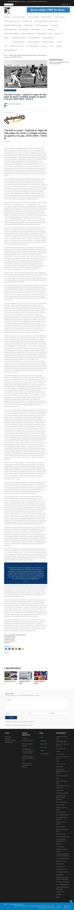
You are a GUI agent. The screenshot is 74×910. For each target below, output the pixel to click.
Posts (7, 738)
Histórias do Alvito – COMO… (10, 682)
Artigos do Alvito (60, 754)
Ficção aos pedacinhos (46, 17)
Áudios (5, 46)
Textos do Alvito (58, 33)
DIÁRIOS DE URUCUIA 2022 (10, 50)
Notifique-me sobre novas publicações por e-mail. (19, 725)
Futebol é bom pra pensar (10, 29)
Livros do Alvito (60, 846)
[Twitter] (67, 4)
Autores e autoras (60, 764)
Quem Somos (44, 46)
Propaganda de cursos (61, 869)
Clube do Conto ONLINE (33, 17)
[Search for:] (8, 5)
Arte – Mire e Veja (60, 748)
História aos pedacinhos (48, 38)
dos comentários (10, 740)
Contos (58, 778)
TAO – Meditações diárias (32, 46)
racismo (42, 750)
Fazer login (8, 737)
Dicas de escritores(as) (59, 17)
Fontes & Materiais (35, 29)
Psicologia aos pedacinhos (33, 42)
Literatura (6, 38)
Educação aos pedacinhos (48, 42)
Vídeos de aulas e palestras (41, 25)
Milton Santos (43, 744)
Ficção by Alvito (60, 805)
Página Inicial (7, 17)
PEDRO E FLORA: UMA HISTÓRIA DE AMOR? (49, 908)
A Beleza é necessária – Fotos (17, 46)
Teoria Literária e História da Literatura (13, 25)
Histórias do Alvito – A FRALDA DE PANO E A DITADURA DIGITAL (32, 1)
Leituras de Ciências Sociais (28, 33)
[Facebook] (69, 4)
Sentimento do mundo (27, 21)
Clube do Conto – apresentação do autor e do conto (62, 771)
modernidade (43, 747)
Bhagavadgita (59, 766)
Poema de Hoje (50, 29)
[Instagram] (63, 4)
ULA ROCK (59, 42)
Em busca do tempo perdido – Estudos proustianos (46, 21)
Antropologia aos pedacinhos (19, 38)
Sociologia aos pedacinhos (19, 42)
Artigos (58, 751)
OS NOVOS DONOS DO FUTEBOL (24, 682)
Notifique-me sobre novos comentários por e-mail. (19, 721)
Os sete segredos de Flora (19, 17)
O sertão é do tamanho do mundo (12, 21)
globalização (43, 740)
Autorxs (50, 33)
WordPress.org (9, 742)
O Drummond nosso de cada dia (11, 33)
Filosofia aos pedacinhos (34, 38)
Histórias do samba (41, 33)
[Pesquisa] (15, 5)
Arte (43, 29)
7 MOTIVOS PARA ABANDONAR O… (38, 682)
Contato (51, 46)
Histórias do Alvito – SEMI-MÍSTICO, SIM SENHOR (27, 765)
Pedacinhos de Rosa (61, 861)
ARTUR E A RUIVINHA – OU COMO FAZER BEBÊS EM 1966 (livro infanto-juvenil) (34, 906)
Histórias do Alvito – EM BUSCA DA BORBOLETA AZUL (28, 758)
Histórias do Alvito (28, 25)
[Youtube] (65, 4)
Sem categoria (59, 874)
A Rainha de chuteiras (24, 29)
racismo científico (44, 754)
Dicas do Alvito (54, 25)
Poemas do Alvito (60, 866)
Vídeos (58, 897)
